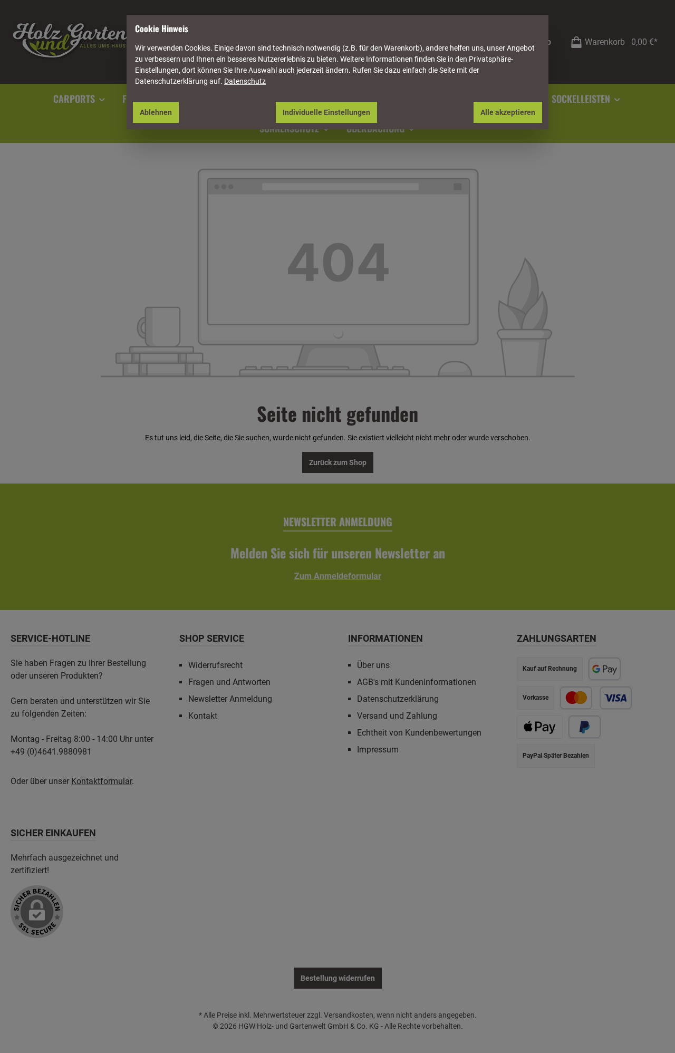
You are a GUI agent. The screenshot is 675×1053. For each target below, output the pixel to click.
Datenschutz (245, 81)
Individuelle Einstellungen (326, 112)
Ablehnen (156, 112)
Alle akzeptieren (507, 112)
